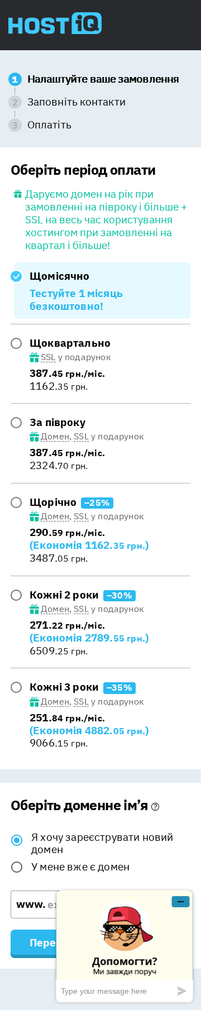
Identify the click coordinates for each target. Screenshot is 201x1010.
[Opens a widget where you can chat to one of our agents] (124, 946)
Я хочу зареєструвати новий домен (102, 843)
